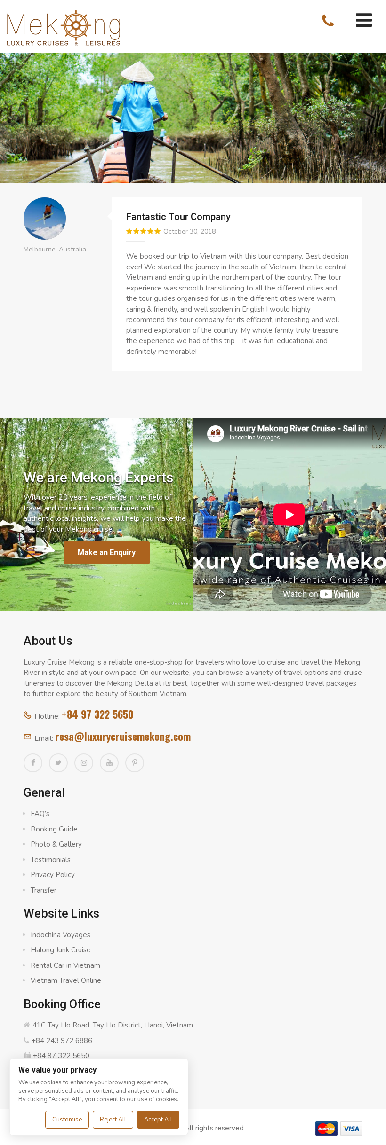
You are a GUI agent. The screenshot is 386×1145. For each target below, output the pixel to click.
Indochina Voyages (60, 935)
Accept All (158, 1119)
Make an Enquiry (107, 552)
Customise (67, 1119)
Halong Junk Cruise (61, 950)
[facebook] (33, 762)
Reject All (113, 1119)
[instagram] (83, 762)
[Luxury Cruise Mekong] (63, 26)
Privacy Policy (53, 874)
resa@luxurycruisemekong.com (123, 736)
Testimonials (51, 859)
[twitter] (58, 762)
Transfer (43, 890)
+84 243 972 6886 (62, 1040)
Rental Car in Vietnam (65, 965)
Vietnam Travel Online (66, 980)
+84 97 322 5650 (98, 714)
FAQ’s (40, 813)
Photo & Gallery (56, 844)
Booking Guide (54, 829)
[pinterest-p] (134, 762)
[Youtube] (109, 762)
